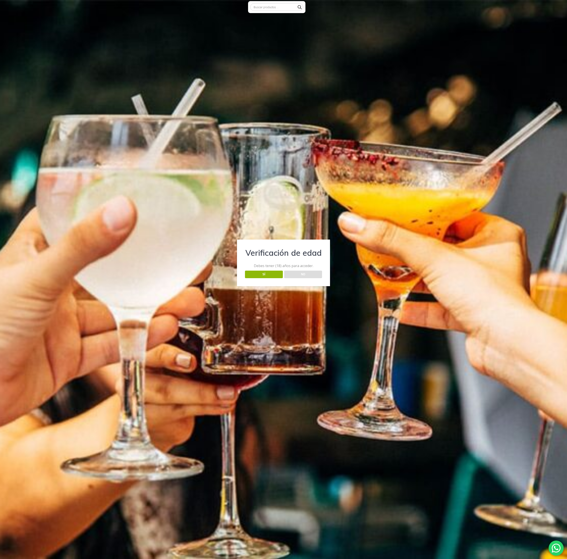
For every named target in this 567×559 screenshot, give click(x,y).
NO (303, 274)
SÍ (263, 274)
